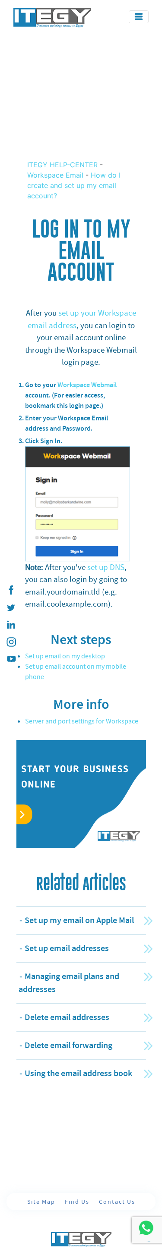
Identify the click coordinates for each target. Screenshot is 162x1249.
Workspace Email (55, 175)
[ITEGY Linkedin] (11, 624)
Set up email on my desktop (65, 656)
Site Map (42, 1201)
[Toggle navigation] (139, 16)
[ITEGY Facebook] (11, 590)
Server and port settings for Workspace (81, 721)
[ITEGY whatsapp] (146, 1227)
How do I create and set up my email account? (74, 185)
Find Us (78, 1201)
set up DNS (105, 567)
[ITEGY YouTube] (11, 659)
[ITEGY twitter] (11, 607)
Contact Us (117, 1201)
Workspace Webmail (87, 384)
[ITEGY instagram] (11, 641)
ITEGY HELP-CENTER (63, 164)
